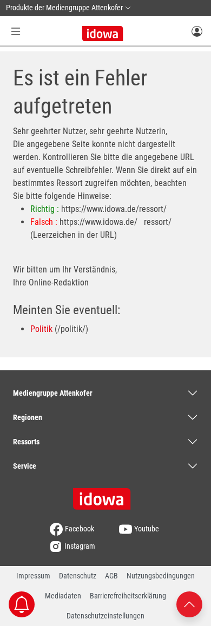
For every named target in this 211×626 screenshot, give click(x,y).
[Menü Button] (16, 31)
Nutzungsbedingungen (161, 575)
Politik (41, 329)
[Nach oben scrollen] (189, 603)
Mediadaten (63, 595)
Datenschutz (77, 575)
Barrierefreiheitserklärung (128, 595)
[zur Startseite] (105, 495)
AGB (111, 575)
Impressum (33, 575)
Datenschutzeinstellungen (105, 615)
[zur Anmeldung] (197, 30)
